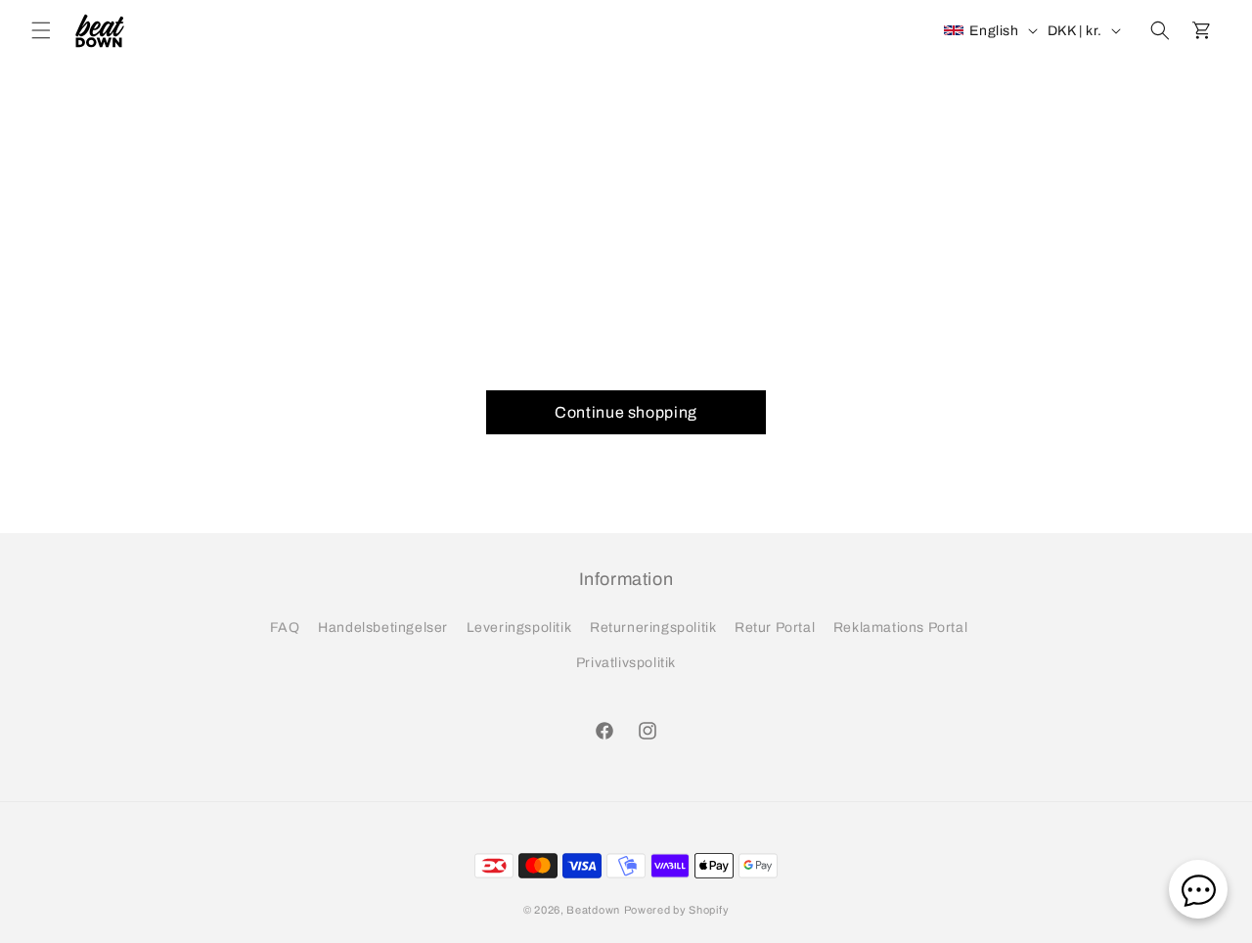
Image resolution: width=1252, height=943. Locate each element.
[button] (41, 30)
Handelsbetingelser (383, 627)
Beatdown (593, 910)
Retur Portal (775, 627)
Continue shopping (626, 412)
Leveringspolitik (519, 627)
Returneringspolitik (653, 627)
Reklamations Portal (900, 627)
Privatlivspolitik (626, 662)
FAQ (285, 627)
